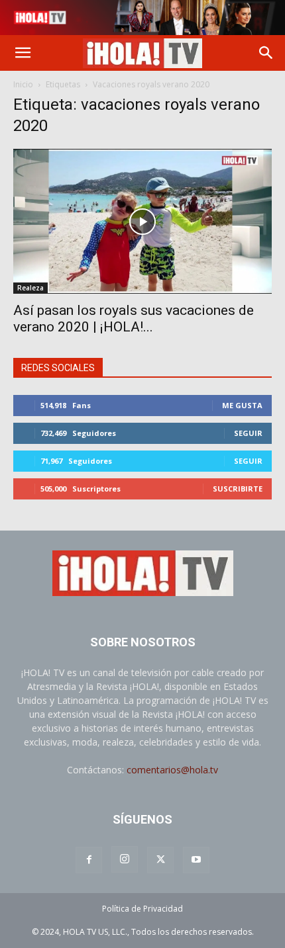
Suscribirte (237, 489)
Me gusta (242, 405)
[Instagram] (124, 859)
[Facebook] (89, 860)
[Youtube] (196, 860)
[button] (22, 53)
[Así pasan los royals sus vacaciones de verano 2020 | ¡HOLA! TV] (142, 221)
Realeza (30, 287)
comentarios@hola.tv (172, 769)
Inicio (23, 84)
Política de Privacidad (142, 908)
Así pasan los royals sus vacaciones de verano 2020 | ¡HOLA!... (133, 318)
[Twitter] (160, 860)
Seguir (248, 433)
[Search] (266, 53)
